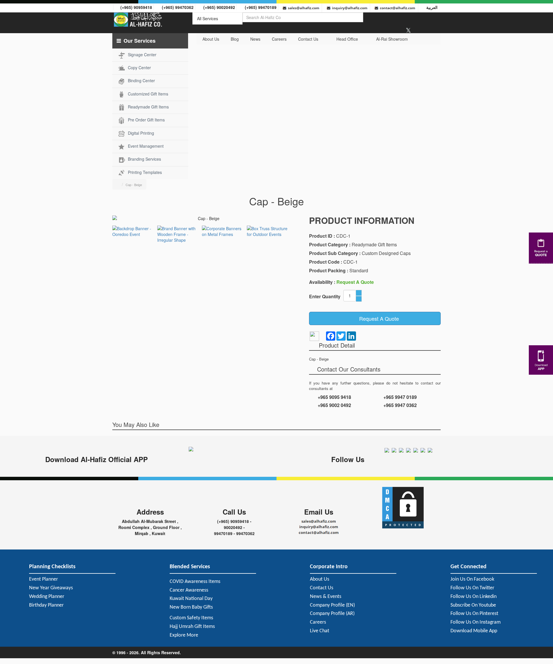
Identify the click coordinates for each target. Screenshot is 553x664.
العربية (431, 7)
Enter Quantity (324, 296)
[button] (150, 40)
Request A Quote (377, 318)
